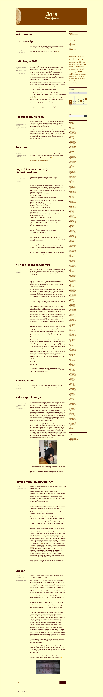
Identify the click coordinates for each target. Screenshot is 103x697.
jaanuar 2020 (72, 218)
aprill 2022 (72, 185)
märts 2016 (72, 274)
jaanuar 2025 (72, 143)
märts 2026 (72, 128)
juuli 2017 (72, 254)
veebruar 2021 (73, 202)
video (85, 80)
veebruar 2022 (73, 187)
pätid (85, 74)
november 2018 (73, 236)
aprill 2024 (72, 155)
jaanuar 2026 (72, 131)
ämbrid (72, 83)
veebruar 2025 (73, 142)
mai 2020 (72, 213)
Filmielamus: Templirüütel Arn (34, 481)
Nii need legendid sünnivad (33, 264)
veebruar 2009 (73, 371)
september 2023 (73, 163)
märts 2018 (72, 244)
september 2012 (73, 323)
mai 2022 (72, 183)
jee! (22, 50)
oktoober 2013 (73, 310)
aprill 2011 (72, 344)
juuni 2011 (72, 341)
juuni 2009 (72, 366)
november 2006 (73, 405)
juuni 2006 (72, 412)
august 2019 (72, 225)
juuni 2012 (72, 326)
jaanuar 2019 (72, 234)
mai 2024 (72, 153)
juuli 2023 (72, 166)
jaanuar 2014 (72, 306)
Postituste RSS (73, 438)
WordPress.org (73, 440)
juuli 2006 (72, 410)
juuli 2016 (72, 269)
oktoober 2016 (73, 265)
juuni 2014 (72, 300)
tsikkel (78, 78)
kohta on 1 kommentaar (20, 52)
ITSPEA (76, 62)
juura (83, 62)
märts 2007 (72, 400)
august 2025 (72, 134)
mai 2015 (72, 286)
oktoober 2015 (73, 280)
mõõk (17, 388)
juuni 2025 (72, 137)
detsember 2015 (73, 277)
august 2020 (72, 210)
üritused (81, 83)
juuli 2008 (72, 380)
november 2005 (73, 420)
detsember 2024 (73, 145)
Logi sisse (72, 436)
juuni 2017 (72, 255)
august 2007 (72, 394)
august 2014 (72, 297)
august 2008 (72, 379)
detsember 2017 (73, 247)
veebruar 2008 (73, 387)
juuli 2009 (72, 365)
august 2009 (72, 364)
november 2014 (73, 294)
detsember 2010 (73, 349)
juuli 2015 (72, 284)
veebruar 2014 (73, 305)
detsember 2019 (73, 220)
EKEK (17, 70)
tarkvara (71, 78)
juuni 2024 (72, 152)
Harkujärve (20, 405)
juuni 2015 (72, 285)
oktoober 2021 (73, 192)
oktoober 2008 (73, 376)
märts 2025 (72, 141)
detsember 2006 (73, 404)
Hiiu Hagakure (25, 380)
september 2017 (73, 251)
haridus (71, 59)
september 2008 (73, 378)
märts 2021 (72, 201)
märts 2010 (72, 360)
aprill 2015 (72, 287)
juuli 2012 (72, 325)
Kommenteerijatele (74, 34)
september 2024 (73, 148)
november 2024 (73, 146)
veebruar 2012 (73, 331)
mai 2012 (72, 328)
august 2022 (72, 180)
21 (80, 101)
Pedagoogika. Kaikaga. (30, 116)
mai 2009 (72, 368)
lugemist (71, 66)
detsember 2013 (73, 308)
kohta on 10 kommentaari (21, 580)
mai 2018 (72, 241)
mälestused (76, 69)
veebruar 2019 (73, 232)
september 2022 (73, 178)
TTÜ (81, 78)
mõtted (19, 181)
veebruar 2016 (73, 275)
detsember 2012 (73, 319)
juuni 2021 (72, 197)
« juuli (73, 107)
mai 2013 (72, 313)
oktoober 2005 (73, 422)
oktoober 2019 (73, 222)
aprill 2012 (72, 329)
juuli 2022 (72, 181)
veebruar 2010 (73, 361)
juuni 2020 (72, 212)
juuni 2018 (72, 240)
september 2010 (73, 353)
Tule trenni (22, 147)
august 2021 (72, 195)
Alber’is (32, 546)
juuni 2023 (72, 167)
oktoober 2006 (73, 407)
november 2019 (73, 221)
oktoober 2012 (73, 321)
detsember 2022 (73, 175)
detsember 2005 (73, 419)
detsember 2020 (73, 205)
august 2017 (72, 252)
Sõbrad (80, 76)
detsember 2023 (73, 160)
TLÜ (76, 78)
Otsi (70, 114)
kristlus (19, 70)
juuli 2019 (72, 226)
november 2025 (73, 133)
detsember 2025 (73, 132)
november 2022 (73, 176)
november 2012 (73, 320)
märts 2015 (72, 289)
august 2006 (72, 409)
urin (77, 80)
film (16, 491)
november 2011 (73, 335)
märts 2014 (72, 304)
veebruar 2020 (73, 217)
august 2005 (72, 424)
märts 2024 (72, 156)
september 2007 (73, 393)
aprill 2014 (72, 303)
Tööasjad (22, 124)
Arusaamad (18, 67)
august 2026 (72, 122)
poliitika (72, 74)
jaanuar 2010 (72, 363)
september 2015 (73, 281)
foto (83, 56)
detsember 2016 (73, 262)
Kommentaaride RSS (74, 439)
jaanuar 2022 (72, 188)
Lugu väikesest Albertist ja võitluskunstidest (32, 171)
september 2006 (73, 408)
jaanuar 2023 (72, 173)
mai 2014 (72, 301)
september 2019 (73, 224)
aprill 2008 (72, 384)
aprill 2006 (72, 414)
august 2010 (72, 354)
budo (17, 50)
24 (70, 103)
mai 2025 (72, 138)
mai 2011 (72, 343)
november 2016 (73, 264)
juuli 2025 (72, 136)
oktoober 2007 (73, 392)
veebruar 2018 (73, 245)
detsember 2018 (73, 235)
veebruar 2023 (73, 172)
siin (42, 543)
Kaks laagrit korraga (28, 397)
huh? (75, 59)
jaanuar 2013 (72, 318)
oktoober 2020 (73, 207)
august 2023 (72, 165)
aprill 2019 (72, 230)
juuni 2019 (72, 227)
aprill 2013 (72, 314)
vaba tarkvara (81, 80)
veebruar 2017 (73, 260)
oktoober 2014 (73, 295)
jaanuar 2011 (72, 348)
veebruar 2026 (73, 129)
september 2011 (73, 338)
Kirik (21, 67)
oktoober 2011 (73, 336)
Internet (71, 62)
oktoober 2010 (73, 351)
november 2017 (73, 249)
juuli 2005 (72, 425)
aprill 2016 (72, 272)
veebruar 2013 (73, 316)
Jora (16, 691)
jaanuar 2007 (72, 403)
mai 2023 (72, 168)
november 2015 (73, 279)
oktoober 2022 (73, 177)
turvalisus (71, 80)
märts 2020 (72, 216)
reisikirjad (72, 76)
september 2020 (73, 208)
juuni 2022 (72, 182)
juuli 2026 (72, 123)
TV (74, 80)
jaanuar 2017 (72, 261)
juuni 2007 (72, 397)
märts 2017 (72, 259)
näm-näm (72, 71)
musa (71, 69)
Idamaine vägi (24, 41)
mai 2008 (72, 383)
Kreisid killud (72, 44)
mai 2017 (72, 256)
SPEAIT (24, 127)
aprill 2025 (72, 139)
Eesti (74, 56)
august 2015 (72, 282)
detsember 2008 (73, 374)
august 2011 (72, 339)
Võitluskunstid (18, 153)
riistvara (76, 76)
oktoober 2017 (73, 250)
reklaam (17, 156)
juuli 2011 (72, 340)
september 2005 (73, 423)
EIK (78, 56)
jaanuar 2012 (72, 333)
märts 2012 (72, 330)
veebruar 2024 (73, 157)
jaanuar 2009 (72, 373)
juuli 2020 (72, 211)
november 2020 (73, 206)
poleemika (79, 72)
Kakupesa (71, 64)
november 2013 (73, 309)
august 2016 (72, 267)
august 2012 (72, 324)
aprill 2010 (72, 359)
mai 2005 (72, 428)
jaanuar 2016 (72, 276)
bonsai (57, 51)
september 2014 (73, 296)
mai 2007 (72, 398)
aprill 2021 (72, 200)
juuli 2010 (72, 355)
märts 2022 (72, 186)
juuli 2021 (72, 196)
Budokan (20, 155)
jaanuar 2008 (72, 388)
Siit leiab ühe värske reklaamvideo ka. (39, 160)
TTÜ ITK (84, 78)
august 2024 (72, 150)
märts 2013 (72, 315)
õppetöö (17, 127)
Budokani (47, 152)
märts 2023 (72, 171)
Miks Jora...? (72, 33)
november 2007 (73, 390)
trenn (20, 156)
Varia (71, 48)
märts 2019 (72, 231)
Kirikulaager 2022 (27, 61)
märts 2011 (72, 345)
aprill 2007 (72, 399)
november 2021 (73, 191)
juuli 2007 (72, 395)
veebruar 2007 (73, 402)
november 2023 (73, 161)
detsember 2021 (73, 190)
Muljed (23, 67)
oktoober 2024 (73, 147)
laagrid (22, 70)
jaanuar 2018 (72, 246)
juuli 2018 (72, 239)
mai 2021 (72, 198)
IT (70, 42)
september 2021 (73, 193)
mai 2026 (72, 126)
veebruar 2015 (73, 290)
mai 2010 (72, 358)
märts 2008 (72, 385)
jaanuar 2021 (72, 203)
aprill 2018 (72, 242)
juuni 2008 (72, 382)
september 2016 (73, 266)
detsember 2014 (73, 292)
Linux (84, 64)
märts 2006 (72, 415)
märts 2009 (72, 370)
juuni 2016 (72, 270)
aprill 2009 (72, 369)
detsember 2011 (73, 334)
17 (70, 101)
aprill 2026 (72, 127)
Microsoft (82, 66)
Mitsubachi (24, 155)
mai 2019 (72, 229)
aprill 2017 (72, 257)
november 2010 (73, 350)
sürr (83, 77)
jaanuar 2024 (72, 158)
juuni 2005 (72, 427)
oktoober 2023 (73, 162)
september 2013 (73, 311)
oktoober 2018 (73, 237)
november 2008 (73, 375)
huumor (19, 50)
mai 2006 (72, 413)
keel (74, 64)
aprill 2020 (72, 215)
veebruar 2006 (73, 417)
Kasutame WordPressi (22, 691)
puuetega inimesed (80, 74)
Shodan (20, 570)
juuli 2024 (72, 151)
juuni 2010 (72, 356)
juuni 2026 (72, 124)
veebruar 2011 (73, 346)
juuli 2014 (72, 299)
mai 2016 (72, 271)
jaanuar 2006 (72, 418)
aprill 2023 (72, 170)
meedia (77, 66)
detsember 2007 (73, 389)
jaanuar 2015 (72, 291)
